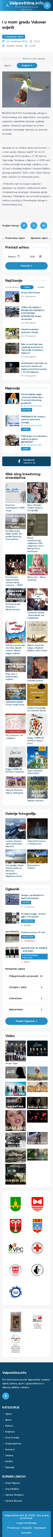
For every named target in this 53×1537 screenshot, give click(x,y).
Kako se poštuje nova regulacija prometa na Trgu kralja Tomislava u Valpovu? (32, 348)
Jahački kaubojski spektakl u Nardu (29, 331)
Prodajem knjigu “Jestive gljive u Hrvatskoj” (33, 915)
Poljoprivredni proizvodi (30, 956)
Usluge (26, 902)
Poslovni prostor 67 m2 (33, 932)
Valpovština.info (14, 1372)
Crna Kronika (12, 1437)
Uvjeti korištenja (26, 1523)
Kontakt (26, 1532)
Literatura (28, 921)
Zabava (9, 1455)
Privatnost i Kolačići (19, 1528)
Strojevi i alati (25, 987)
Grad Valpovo (12, 1483)
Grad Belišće (12, 1489)
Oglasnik (12, 889)
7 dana (27, 287)
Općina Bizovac (13, 1501)
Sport (8, 1420)
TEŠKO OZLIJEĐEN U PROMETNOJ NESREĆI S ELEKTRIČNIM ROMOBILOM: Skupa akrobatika (33, 313)
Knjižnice (10, 1432)
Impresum (40, 1528)
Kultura (27, 410)
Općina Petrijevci (14, 1495)
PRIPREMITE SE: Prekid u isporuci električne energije (33, 419)
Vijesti (26, 429)
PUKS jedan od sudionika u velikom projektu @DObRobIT (34, 439)
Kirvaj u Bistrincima (30, 292)
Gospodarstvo (13, 1443)
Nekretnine (28, 937)
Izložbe (9, 1461)
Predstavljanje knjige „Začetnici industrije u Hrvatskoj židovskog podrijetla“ (32, 398)
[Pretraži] (7, 5)
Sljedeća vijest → (41, 238)
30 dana (41, 287)
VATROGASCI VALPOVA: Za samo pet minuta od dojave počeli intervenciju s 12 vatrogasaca (34, 367)
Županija (9, 1467)
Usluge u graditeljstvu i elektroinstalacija (32, 896)
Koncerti (10, 1449)
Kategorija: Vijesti (15, 36)
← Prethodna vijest (13, 238)
